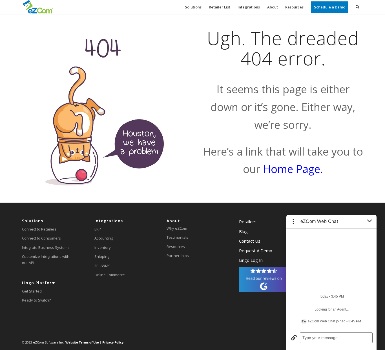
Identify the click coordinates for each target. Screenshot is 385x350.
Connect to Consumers (41, 238)
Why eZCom (177, 228)
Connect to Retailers (39, 229)
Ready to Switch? (36, 300)
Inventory (102, 247)
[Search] (357, 7)
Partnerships (178, 255)
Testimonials (177, 237)
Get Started (32, 291)
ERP (97, 229)
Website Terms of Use (82, 342)
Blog (243, 231)
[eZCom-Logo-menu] (38, 7)
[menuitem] (193, 7)
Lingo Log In (251, 260)
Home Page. (293, 168)
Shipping (101, 256)
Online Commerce (109, 274)
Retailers (247, 221)
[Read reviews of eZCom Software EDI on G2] (263, 290)
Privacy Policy (112, 342)
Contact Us (249, 241)
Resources (176, 246)
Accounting (103, 238)
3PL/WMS (102, 265)
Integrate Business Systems (46, 247)
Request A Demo (255, 250)
